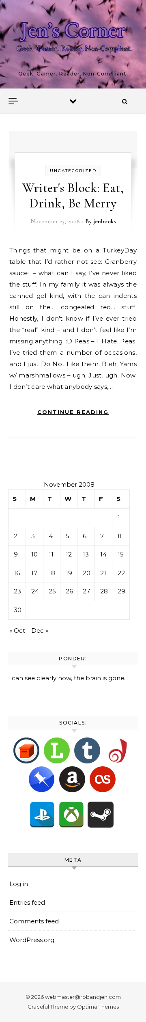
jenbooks (104, 221)
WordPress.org (31, 940)
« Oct (17, 630)
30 (17, 610)
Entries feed (27, 902)
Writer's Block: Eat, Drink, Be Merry (73, 195)
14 (103, 554)
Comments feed (34, 921)
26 (69, 591)
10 (34, 554)
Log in (18, 884)
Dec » (39, 630)
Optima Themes (98, 1006)
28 (104, 591)
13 (86, 554)
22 (121, 573)
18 (52, 573)
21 (103, 573)
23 (17, 591)
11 (51, 554)
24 (35, 591)
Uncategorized (73, 170)
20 (86, 573)
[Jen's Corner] (73, 40)
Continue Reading (73, 412)
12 (69, 554)
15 (121, 554)
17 (34, 573)
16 (17, 573)
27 (86, 591)
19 (69, 573)
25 (52, 591)
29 (121, 591)
